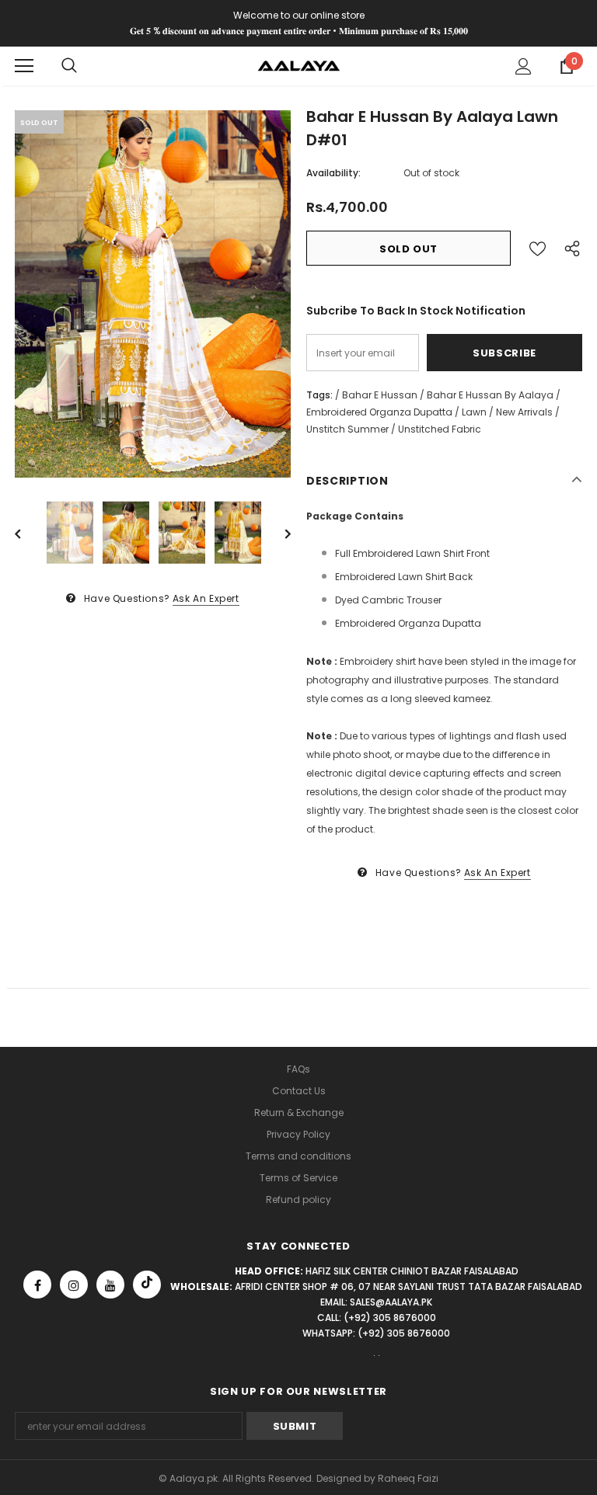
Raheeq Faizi (408, 1478)
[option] (153, 294)
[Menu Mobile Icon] (24, 66)
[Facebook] (37, 1285)
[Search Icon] (69, 66)
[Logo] (299, 65)
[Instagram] (74, 1285)
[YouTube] (110, 1285)
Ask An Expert (206, 598)
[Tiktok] (147, 1285)
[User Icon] (523, 66)
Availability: (333, 172)
